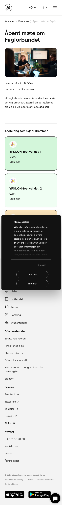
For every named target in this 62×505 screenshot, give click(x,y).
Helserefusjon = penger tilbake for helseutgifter (24, 369)
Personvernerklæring (14, 479)
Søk (44, 8)
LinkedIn (9, 416)
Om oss (30, 479)
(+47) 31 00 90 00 (15, 439)
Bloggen (9, 378)
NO (30, 7)
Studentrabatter (14, 353)
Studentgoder (19, 322)
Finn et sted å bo (14, 345)
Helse (14, 291)
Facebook (10, 394)
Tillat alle (32, 274)
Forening (16, 314)
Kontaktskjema (11, 484)
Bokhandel (17, 299)
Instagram (10, 401)
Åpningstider (12, 460)
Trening (15, 307)
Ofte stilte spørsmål (16, 360)
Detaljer (42, 265)
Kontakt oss (11, 446)
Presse (8, 453)
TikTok (8, 423)
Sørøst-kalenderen (15, 338)
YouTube (10, 408)
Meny (54, 7)
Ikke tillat (32, 283)
